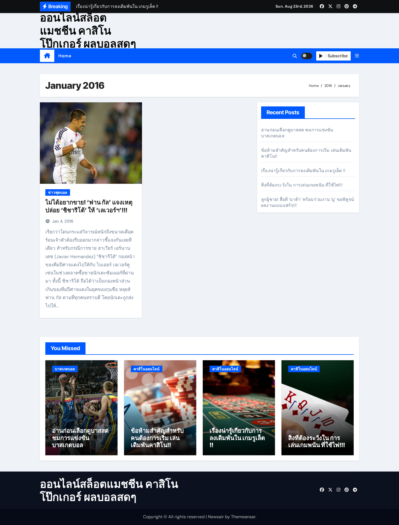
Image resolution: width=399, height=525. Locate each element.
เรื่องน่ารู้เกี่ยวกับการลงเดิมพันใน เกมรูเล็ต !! (303, 170)
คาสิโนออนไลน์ (147, 368)
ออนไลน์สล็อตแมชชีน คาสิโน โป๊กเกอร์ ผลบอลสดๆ (88, 30)
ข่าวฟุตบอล (57, 192)
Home (64, 56)
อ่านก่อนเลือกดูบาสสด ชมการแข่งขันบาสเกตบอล (80, 437)
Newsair (216, 517)
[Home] (47, 56)
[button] (357, 55)
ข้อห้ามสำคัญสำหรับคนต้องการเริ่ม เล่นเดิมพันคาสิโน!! (157, 437)
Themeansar (243, 517)
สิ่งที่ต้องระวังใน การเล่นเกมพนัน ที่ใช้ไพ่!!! (302, 185)
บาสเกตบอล (65, 368)
